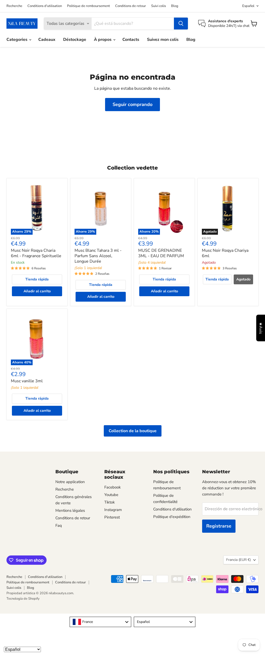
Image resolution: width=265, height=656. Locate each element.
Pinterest (112, 517)
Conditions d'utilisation (44, 6)
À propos (103, 39)
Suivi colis (158, 6)
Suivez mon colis (163, 39)
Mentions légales (70, 510)
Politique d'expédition (171, 516)
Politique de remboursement (88, 6)
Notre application (70, 481)
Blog (174, 6)
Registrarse (218, 526)
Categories (17, 39)
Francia (238, 559)
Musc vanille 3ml (27, 381)
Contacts (130, 39)
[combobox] (100, 622)
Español (248, 6)
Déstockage (74, 39)
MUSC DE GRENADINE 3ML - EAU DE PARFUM (161, 253)
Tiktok (109, 502)
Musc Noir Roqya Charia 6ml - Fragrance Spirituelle (36, 253)
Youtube (111, 494)
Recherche (14, 6)
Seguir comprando (132, 104)
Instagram (113, 509)
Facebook (112, 487)
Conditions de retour (130, 6)
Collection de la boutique (133, 431)
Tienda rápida (37, 279)
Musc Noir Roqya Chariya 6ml (225, 253)
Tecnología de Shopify (23, 598)
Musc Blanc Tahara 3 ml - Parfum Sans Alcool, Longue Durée (98, 256)
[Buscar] (181, 23)
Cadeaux (46, 39)
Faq (58, 525)
